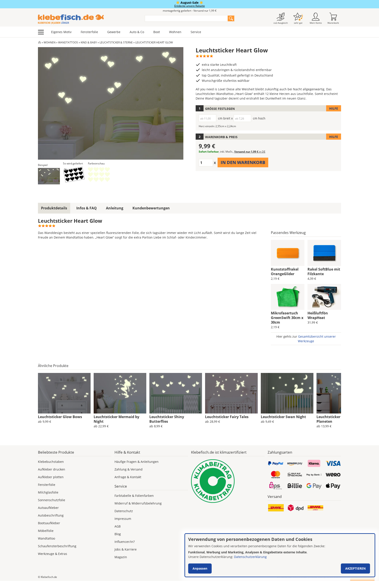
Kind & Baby (89, 42)
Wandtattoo (46, 538)
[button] (49, 176)
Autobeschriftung (51, 515)
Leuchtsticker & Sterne (116, 42)
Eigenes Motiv (61, 32)
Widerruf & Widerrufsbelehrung (138, 503)
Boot (156, 32)
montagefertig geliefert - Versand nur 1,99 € (189, 10)
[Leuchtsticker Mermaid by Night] (120, 393)
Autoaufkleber (48, 508)
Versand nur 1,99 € (249, 151)
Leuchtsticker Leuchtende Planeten (339, 419)
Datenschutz (123, 511)
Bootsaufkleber (49, 523)
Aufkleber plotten (51, 477)
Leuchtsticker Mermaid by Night (116, 419)
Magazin (120, 557)
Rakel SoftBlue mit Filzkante (323, 271)
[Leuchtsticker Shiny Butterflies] (175, 393)
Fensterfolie (89, 32)
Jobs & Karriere (125, 549)
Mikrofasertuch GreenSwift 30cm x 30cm (287, 318)
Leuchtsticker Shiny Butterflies (166, 419)
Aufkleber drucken (51, 469)
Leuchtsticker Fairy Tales (226, 416)
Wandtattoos (68, 42)
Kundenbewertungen (151, 208)
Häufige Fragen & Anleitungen (136, 462)
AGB (117, 526)
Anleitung (114, 208)
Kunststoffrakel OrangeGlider (285, 271)
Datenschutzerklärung (250, 557)
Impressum (122, 519)
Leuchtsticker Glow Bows (60, 416)
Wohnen (175, 32)
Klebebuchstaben (51, 462)
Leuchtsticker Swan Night (283, 416)
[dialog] (280, 555)
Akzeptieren (355, 568)
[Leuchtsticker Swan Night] (287, 393)
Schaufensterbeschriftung (57, 546)
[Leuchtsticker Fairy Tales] (231, 393)
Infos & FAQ (86, 208)
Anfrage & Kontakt (127, 477)
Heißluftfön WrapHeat (317, 315)
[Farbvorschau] (99, 174)
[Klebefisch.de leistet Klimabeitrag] (228, 481)
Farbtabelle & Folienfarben (134, 496)
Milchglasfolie (48, 492)
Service (196, 32)
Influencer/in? (124, 542)
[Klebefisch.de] (88, 19)
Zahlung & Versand (128, 469)
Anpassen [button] (200, 568)
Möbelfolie (46, 531)
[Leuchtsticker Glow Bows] (64, 393)
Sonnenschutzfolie (51, 500)
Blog (117, 534)
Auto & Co (137, 32)
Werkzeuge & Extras (52, 554)
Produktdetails (54, 208)
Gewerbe (113, 32)
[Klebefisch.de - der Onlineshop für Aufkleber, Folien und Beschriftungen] (39, 42)
